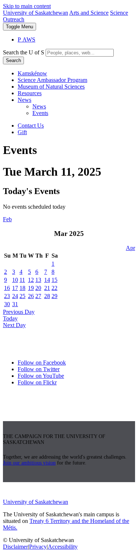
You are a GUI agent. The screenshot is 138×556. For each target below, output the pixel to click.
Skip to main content (27, 6)
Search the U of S (23, 52)
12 (31, 280)
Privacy (38, 547)
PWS (26, 39)
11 (22, 280)
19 (31, 288)
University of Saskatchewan (35, 13)
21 (47, 288)
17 (15, 288)
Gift (22, 132)
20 (38, 288)
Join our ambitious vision (29, 463)
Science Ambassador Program (52, 80)
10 (15, 280)
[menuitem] (76, 73)
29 (54, 296)
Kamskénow (32, 73)
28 (47, 296)
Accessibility (63, 547)
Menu (19, 26)
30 (7, 304)
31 (15, 304)
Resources (30, 93)
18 (22, 288)
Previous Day (19, 312)
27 (38, 296)
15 (54, 280)
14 (47, 280)
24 (15, 296)
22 (54, 288)
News (24, 100)
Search (13, 60)
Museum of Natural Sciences (51, 86)
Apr (130, 248)
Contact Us (31, 125)
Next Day (14, 325)
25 (22, 296)
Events (40, 113)
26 (31, 296)
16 (7, 288)
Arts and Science (89, 13)
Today (10, 318)
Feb (7, 219)
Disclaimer (15, 547)
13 (38, 280)
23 (7, 296)
